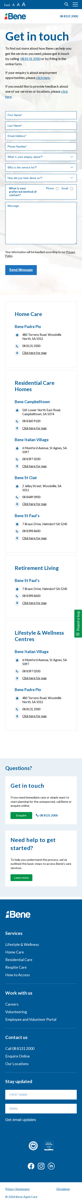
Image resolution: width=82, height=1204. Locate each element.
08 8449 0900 (31, 497)
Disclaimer (63, 1189)
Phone (50, 188)
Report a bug (78, 621)
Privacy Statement (17, 1189)
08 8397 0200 (31, 459)
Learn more (21, 877)
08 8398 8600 (31, 531)
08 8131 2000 (30, 59)
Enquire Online (17, 1056)
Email (65, 188)
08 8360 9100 (31, 421)
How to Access (17, 974)
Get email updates (20, 1120)
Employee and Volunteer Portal (30, 1019)
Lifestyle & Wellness (22, 944)
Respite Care (16, 967)
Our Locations (17, 1063)
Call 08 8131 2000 (19, 1048)
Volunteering (16, 1011)
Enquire (21, 815)
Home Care (14, 952)
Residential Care (18, 959)
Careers (12, 1004)
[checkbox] (57, 188)
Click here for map (34, 353)
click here (43, 78)
